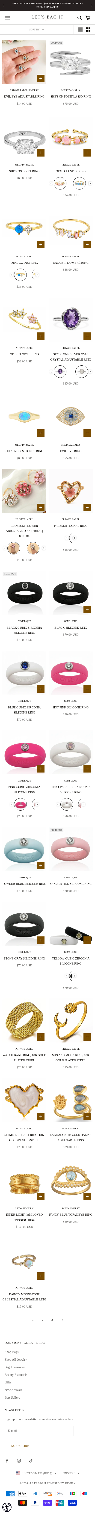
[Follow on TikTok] (31, 1460)
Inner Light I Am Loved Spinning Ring (24, 1217)
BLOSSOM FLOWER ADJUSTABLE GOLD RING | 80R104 (24, 531)
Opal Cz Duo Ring (24, 262)
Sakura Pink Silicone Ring (71, 883)
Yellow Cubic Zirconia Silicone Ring (71, 961)
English (69, 1473)
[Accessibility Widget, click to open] (7, 1507)
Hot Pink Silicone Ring (71, 707)
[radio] (60, 183)
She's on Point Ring (24, 171)
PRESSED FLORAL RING (70, 525)
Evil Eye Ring (70, 451)
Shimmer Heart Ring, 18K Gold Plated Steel (24, 1137)
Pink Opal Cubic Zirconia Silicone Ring (70, 789)
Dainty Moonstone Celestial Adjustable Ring (24, 1297)
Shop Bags (11, 1352)
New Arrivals (13, 1390)
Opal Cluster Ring (71, 171)
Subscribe (20, 1446)
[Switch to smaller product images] (88, 29)
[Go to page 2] (62, 1320)
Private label (70, 164)
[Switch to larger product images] (80, 29)
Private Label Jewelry (24, 90)
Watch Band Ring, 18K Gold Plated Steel (24, 1057)
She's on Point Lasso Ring (70, 96)
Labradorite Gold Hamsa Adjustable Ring (71, 1137)
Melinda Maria (70, 90)
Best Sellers (12, 1397)
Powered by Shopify (61, 1483)
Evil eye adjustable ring (24, 96)
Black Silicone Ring (70, 627)
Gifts (8, 1382)
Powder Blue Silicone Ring (24, 883)
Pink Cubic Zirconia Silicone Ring (24, 789)
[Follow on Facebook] (7, 1460)
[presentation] (90, 183)
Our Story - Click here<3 (25, 1342)
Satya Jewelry (71, 1128)
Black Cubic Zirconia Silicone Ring (24, 630)
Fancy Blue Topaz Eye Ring (70, 1214)
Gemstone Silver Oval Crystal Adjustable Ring (70, 356)
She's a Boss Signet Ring (24, 451)
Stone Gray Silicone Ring (24, 958)
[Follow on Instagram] (19, 1460)
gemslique (24, 621)
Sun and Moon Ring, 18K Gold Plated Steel (70, 1057)
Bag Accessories (15, 1367)
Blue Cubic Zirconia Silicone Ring (24, 710)
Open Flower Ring (24, 354)
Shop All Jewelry (16, 1359)
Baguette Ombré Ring (71, 262)
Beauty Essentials (16, 1375)
